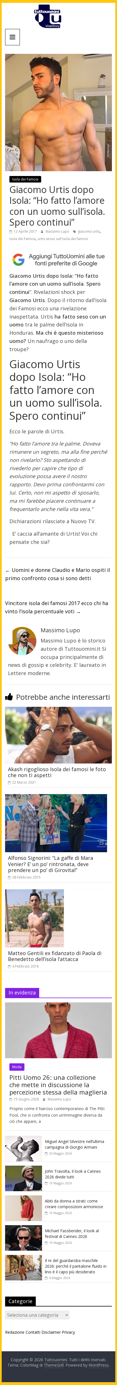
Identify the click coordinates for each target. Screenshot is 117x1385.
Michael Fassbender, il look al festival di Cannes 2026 (72, 1233)
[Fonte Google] (58, 260)
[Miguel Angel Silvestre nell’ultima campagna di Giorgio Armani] (23, 1139)
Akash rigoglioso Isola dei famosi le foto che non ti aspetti (57, 772)
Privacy (68, 1332)
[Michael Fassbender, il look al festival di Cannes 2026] (23, 1228)
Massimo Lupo (58, 231)
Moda (17, 1066)
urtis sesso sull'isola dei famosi (63, 238)
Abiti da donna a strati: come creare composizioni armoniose (74, 1203)
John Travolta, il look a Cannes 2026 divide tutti (73, 1174)
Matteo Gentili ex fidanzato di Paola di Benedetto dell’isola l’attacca (54, 956)
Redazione (14, 1332)
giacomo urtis (89, 231)
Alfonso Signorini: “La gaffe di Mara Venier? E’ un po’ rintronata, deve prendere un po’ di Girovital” (50, 863)
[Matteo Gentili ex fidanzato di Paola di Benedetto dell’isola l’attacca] (34, 893)
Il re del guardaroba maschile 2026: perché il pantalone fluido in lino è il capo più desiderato (75, 1266)
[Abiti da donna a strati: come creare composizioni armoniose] (23, 1198)
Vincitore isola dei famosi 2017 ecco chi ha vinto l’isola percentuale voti (56, 607)
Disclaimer (51, 1332)
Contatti (33, 1332)
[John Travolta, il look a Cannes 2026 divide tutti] (23, 1168)
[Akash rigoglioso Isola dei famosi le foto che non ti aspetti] (58, 710)
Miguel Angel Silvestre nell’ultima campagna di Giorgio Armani (74, 1144)
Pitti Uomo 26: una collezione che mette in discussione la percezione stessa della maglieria (58, 1084)
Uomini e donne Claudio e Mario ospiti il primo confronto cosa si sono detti (57, 574)
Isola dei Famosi (25, 179)
